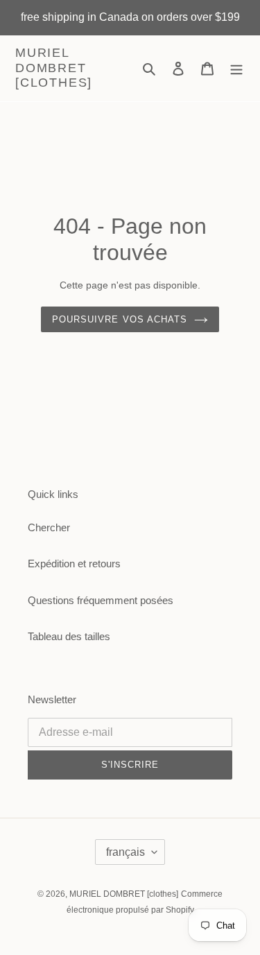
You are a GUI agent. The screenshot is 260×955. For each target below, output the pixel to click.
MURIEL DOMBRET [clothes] (53, 67)
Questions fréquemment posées (100, 600)
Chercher (49, 527)
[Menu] (236, 68)
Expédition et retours (74, 563)
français (125, 852)
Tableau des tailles (69, 636)
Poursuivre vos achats (119, 319)
